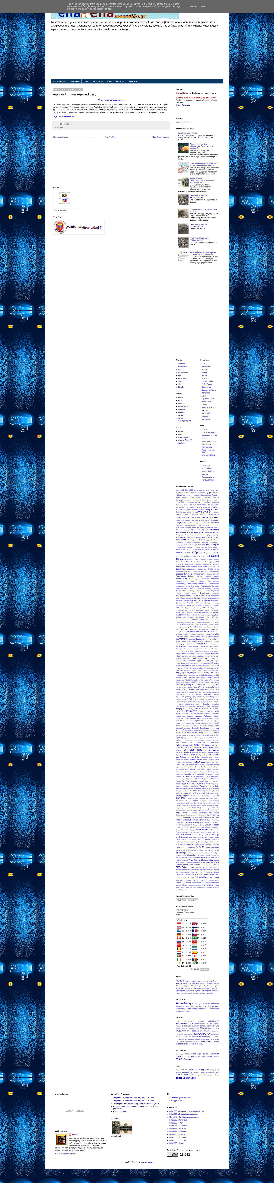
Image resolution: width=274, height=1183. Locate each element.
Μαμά (198, 677)
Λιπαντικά (187, 670)
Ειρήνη (203, 574)
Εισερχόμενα (181, 576)
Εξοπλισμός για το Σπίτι (195, 596)
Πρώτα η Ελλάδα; (120, 1112)
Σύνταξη (178, 735)
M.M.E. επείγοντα (208, 433)
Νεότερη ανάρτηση (60, 137)
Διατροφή (216, 564)
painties (197, 865)
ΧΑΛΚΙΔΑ (215, 796)
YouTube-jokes (181, 890)
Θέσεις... (210, 627)
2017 (182, 490)
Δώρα (195, 569)
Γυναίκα (193, 562)
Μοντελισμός (215, 682)
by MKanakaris (197, 817)
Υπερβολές (200, 769)
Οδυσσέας (190, 692)
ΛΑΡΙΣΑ (216, 668)
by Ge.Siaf (211, 815)
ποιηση (179, 709)
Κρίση (183, 663)
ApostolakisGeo (192, 810)
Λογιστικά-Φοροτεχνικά (211, 670)
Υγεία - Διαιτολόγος (182, 767)
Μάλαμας (192, 677)
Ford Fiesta (200, 832)
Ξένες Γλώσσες (188, 690)
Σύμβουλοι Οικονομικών (185, 733)
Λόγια (194, 670)
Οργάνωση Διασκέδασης (205, 697)
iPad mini (179, 844)
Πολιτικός (205, 709)
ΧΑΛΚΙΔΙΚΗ (181, 798)
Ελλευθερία (200, 588)
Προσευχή (215, 713)
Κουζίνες (216, 661)
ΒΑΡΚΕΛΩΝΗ (200, 545)
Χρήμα (195, 801)
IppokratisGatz (188, 844)
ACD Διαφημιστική (194, 808)
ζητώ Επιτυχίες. (188, 617)
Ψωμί (178, 808)
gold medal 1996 (195, 837)
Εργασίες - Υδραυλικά (195, 610)
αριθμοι (208, 535)
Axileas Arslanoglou (199, 812)
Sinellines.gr (75, 81)
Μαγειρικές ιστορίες (212, 675)
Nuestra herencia (182, 860)
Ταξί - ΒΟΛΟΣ (209, 738)
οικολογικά (206, 413)
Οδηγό (184, 692)
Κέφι (211, 651)
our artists (206, 862)
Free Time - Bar (210, 832)
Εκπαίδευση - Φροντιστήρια (208, 584)
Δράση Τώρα (207, 384)
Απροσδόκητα (199, 535)
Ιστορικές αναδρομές (197, 634)
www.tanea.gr (207, 447)
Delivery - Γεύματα (194, 822)
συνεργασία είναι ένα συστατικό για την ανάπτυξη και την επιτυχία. (203, 253)
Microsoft (204, 853)
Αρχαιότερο (180, 537)
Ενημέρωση (204, 593)
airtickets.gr (205, 808)
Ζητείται (178, 617)
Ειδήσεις (216, 571)
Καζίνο (198, 636)
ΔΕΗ (204, 562)
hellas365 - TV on (176, 1123)
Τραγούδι (205, 757)
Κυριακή (192, 665)
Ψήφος (204, 805)
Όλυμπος (216, 694)
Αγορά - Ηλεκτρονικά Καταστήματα (198, 500)
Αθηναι (204, 375)
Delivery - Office (197, 825)
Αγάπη (208, 490)
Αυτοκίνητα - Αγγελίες (183, 542)
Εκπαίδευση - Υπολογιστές (186, 584)
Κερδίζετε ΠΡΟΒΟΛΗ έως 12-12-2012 (197, 651)
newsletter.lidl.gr (213, 857)
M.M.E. (204, 430)
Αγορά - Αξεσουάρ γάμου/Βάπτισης (198, 495)
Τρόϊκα (178, 759)
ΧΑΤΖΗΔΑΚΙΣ (214, 798)
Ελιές (185, 588)
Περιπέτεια (192, 706)
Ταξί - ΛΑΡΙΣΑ (182, 742)
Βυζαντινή (196, 549)
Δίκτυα (200, 566)
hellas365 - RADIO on (177, 1129)
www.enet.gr (206, 444)
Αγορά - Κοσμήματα (194, 504)
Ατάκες (204, 378)
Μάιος (186, 677)
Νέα (217, 685)
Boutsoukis (182, 367)
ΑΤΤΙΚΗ (216, 537)
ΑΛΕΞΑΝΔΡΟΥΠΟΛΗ (204, 512)
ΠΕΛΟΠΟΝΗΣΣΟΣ (182, 706)
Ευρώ (195, 615)
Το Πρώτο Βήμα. (202, 755)
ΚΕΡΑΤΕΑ (179, 651)
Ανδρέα (191, 523)
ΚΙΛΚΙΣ (216, 651)
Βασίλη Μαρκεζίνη (201, 547)
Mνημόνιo (179, 850)
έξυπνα (204, 405)
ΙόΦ (205, 632)
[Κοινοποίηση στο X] (65, 124)
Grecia (217, 837)
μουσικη (181, 412)
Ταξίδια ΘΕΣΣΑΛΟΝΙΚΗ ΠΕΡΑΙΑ (196, 747)
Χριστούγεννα (207, 803)
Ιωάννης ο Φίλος (212, 634)
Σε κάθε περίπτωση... (195, 721)
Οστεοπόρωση (181, 699)
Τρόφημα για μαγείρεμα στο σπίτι (191, 759)
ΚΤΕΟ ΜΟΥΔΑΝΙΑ (196, 663)
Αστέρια (204, 537)
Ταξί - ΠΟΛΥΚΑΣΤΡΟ (211, 742)
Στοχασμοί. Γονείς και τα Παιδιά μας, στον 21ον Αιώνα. (134, 1098)
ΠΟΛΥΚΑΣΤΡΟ (191, 711)
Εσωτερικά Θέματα (209, 390)
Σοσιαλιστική (210, 723)
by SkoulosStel (186, 820)
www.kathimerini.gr (65, 117)
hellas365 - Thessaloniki (178, 1126)
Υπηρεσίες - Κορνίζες (203, 776)
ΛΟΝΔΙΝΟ (179, 675)
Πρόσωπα (207, 716)
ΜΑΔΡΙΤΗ (179, 677)
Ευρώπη (201, 615)
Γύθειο (188, 562)
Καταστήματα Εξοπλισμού (198, 646)
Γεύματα (197, 552)
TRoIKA (202, 872)
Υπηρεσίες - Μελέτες (193, 779)
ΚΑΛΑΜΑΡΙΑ (181, 639)
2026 (191, 490)
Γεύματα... (190, 559)
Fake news (192, 832)
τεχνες (180, 418)
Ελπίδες (187, 593)
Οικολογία (198, 694)
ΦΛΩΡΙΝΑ (193, 791)
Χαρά (190, 798)
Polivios (192, 867)
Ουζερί (189, 699)
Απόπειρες (208, 532)
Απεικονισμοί (181, 532)
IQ (196, 844)
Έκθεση (199, 576)
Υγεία (109, 81)
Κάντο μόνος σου (183, 641)
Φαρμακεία (193, 788)
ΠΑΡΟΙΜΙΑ (179, 704)
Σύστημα (210, 735)
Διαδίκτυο (198, 564)
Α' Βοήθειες (201, 490)
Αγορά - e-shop (190, 981)
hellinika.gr (193, 842)
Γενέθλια (207, 549)
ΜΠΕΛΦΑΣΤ (201, 685)
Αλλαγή (186, 514)
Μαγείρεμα (120, 81)
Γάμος (201, 549)
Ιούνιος (195, 632)
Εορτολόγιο (206, 387)
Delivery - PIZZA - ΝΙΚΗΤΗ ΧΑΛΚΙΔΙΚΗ (190, 827)
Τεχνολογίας (203, 752)
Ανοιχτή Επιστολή (185, 440)
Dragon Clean (180, 830)
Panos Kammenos (207, 865)
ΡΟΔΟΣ (182, 721)
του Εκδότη (182, 443)
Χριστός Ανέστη (196, 803)
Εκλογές (216, 576)
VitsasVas (202, 877)
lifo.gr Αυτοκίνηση (206, 844)
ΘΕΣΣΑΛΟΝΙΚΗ (182, 629)
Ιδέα (217, 629)
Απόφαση (179, 535)
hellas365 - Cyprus (176, 1143)
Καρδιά (194, 641)
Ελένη (209, 586)
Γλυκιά (178, 562)
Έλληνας (216, 588)
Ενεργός (195, 593)
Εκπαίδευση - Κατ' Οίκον (185, 581)
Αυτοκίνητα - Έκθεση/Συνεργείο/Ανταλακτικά (203, 540)
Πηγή (55, 117)
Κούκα (178, 663)
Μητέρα (216, 680)
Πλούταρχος (215, 706)
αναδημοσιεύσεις (208, 455)
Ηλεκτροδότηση (181, 622)
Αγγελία (178, 492)
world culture (207, 468)
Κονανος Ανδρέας (182, 661)
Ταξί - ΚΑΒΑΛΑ (192, 740)
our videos (215, 862)
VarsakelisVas (196, 875)
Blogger (149, 1162)
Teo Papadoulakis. (182, 872)
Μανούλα (203, 677)
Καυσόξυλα (195, 649)
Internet (216, 842)
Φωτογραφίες (206, 796)
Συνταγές (215, 733)
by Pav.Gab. (207, 817)
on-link (195, 862)
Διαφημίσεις (180, 567)
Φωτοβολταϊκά (214, 793)
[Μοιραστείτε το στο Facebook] (67, 124)
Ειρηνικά (209, 574)
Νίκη (195, 687)
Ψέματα (199, 805)
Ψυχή (217, 805)
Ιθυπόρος (183, 632)
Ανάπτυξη (188, 520)
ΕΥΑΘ (184, 615)
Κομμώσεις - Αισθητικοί (188, 656)
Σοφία (183, 725)
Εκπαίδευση (181, 579)
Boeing (216, 812)
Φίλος (178, 791)
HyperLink (206, 465)
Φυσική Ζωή (206, 402)
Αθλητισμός (187, 509)
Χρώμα (189, 805)
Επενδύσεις (189, 598)
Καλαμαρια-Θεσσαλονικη (196, 639)
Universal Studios (212, 872)
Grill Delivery (204, 839)
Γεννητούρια (214, 549)
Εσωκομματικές (204, 612)
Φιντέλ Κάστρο (185, 791)
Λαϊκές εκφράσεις (197, 668)
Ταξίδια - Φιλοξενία (185, 1056)
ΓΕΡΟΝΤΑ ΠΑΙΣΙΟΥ (183, 553)
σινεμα (180, 415)
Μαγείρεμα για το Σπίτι (196, 675)
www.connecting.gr (209, 441)
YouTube (189, 887)
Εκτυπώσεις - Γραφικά (199, 586)
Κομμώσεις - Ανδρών (203, 656)
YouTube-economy (212, 887)
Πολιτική (197, 709)
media (185, 850)
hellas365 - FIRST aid (177, 1140)
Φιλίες (213, 788)
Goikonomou (183, 373)
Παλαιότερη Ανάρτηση (160, 137)
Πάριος (211, 701)
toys (197, 872)
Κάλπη (216, 639)
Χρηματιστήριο (214, 801)
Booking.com (180, 815)
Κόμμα (178, 656)
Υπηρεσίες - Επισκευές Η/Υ (201, 772)
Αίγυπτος (195, 509)
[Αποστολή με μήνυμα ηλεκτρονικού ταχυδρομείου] (59, 124)
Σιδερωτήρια (190, 723)
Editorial (205, 829)
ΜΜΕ (61, 127)
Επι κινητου (206, 598)
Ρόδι (177, 721)
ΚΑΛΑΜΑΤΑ (210, 639)
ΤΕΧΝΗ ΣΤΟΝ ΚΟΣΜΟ (192, 750)
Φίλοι (217, 788)
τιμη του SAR (185, 755)
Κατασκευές (181, 646)
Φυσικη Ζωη (193, 793)
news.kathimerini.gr (209, 435)
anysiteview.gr (180, 810)
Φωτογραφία (195, 796)
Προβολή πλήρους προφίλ (65, 1154)
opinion (74, 1135)
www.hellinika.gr (208, 471)
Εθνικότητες (197, 571)
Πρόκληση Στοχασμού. (197, 713)
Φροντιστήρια (202, 791)
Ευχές (212, 615)
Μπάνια (194, 685)
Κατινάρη (187, 649)
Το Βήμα (194, 755)
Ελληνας (208, 588)
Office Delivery (194, 860)
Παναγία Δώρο (181, 701)
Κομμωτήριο (215, 658)
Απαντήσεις (214, 530)
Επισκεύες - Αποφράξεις (184, 600)
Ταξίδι (191, 745)
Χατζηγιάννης (204, 798)
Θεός (196, 627)
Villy (180, 381)
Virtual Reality (181, 878)
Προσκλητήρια (180, 716)
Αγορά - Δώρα (189, 986)
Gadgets (202, 835)
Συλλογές (195, 728)
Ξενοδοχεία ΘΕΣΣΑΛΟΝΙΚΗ (206, 690)
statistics (203, 869)
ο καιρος (205, 410)
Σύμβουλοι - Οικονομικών (193, 730)
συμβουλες (214, 728)
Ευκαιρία (190, 615)
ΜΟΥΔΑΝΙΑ (180, 685)
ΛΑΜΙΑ (206, 668)
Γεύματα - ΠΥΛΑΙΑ (203, 556)
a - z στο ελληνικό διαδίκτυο (180, 1098)
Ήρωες (216, 622)
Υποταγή (186, 788)
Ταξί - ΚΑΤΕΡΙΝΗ (202, 740)
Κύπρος (187, 665)
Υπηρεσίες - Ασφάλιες (183, 772)
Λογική (200, 670)
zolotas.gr (189, 890)
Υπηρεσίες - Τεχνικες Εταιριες (198, 784)
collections (179, 822)
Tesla (192, 872)
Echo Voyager (190, 830)
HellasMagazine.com (183, 842)
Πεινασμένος (215, 704)
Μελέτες (188, 680)
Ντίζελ (217, 687)
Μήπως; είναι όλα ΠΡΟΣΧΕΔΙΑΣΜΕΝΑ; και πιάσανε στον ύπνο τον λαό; (202, 180)
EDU (204, 364)
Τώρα (207, 762)
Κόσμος (198, 661)
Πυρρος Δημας (214, 718)
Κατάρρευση (215, 644)
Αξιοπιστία (205, 530)
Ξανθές (178, 690)
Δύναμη (190, 569)
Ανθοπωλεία (180, 527)
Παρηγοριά (204, 701)
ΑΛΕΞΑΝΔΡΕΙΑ (188, 512)
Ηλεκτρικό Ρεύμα (212, 620)
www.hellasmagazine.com (210, 882)
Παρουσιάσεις (189, 704)
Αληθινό (178, 514)
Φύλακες (210, 791)
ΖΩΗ (207, 617)
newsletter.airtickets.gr (200, 857)
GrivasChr (215, 839)
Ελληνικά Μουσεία (196, 591)
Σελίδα (208, 721)
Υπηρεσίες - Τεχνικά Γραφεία (200, 781)
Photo (180, 398)
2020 (186, 490)
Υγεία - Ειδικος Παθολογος (199, 767)
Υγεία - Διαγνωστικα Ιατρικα (190, 764)
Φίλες (208, 788)
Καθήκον (211, 636)
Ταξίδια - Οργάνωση (202, 745)
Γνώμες (86, 81)
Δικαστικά (194, 566)
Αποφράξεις (189, 535)
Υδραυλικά (192, 769)
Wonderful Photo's (183, 880)
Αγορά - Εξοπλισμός (203, 497)
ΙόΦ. (208, 632)
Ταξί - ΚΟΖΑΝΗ (214, 740)
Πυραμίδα (205, 718)
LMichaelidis (191, 848)
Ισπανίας (186, 634)
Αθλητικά (179, 509)
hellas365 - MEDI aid (177, 1137)
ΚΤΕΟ (187, 663)
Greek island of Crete (186, 839)
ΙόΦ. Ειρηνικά (214, 632)
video (180, 400)
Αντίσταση (203, 527)
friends (181, 387)
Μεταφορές (204, 680)
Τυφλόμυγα (189, 762)
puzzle (211, 867)
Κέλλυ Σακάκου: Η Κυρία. (209, 649)
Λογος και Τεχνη (184, 406)
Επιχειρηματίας (181, 605)
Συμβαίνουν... (204, 728)
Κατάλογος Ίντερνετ (184, 644)
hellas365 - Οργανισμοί (178, 1120)
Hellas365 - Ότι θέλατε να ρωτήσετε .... (184, 1117)
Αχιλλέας (187, 545)
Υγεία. (186, 769)
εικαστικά (181, 409)
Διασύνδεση (207, 564)
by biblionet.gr (201, 815)
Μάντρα (209, 677)
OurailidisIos (188, 865)
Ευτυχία (207, 615)
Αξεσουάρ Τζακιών (190, 530)
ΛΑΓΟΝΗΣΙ (187, 668)
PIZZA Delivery (182, 867)
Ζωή (212, 617)
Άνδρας (184, 523)
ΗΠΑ (212, 622)
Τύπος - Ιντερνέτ (208, 759)
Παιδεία (202, 699)
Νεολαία (190, 687)
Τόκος (189, 757)
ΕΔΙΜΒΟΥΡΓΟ (187, 571)
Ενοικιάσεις (215, 593)
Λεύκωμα (179, 670)
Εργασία (199, 605)
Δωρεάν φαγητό (203, 569)
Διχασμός (206, 566)
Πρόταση (216, 716)
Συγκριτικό (187, 728)
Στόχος (210, 725)
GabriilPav (195, 835)
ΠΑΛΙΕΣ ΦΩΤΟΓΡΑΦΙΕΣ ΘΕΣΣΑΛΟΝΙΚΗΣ (199, 196)
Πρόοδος (208, 713)
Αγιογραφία (201, 492)
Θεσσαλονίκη (193, 629)
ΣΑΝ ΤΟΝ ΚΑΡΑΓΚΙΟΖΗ (187, 133)
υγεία (211, 762)
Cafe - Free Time (213, 820)
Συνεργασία (207, 733)
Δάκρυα (199, 562)
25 (195, 490)
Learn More (193, 6)
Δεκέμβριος (210, 562)
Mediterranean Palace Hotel (197, 850)
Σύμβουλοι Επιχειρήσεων (211, 730)
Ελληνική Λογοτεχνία (211, 591)
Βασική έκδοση (181, 547)
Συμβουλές (180, 730)
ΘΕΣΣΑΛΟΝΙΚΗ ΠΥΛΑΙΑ (207, 629)
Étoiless (178, 832)
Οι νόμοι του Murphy (203, 692)
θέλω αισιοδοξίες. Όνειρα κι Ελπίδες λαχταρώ (198, 624)
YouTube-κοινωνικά (199, 887)
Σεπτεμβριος (215, 721)
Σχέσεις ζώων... (189, 738)
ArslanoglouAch (205, 810)
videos (212, 874)
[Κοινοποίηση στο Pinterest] (70, 124)
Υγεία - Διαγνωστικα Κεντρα (209, 764)
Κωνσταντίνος (204, 665)
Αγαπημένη (215, 490)
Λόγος (200, 673)
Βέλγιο (210, 547)
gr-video (204, 837)
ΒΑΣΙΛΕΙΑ (190, 547)
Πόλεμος (185, 709)
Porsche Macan (201, 867)
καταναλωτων (202, 644)
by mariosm (187, 817)
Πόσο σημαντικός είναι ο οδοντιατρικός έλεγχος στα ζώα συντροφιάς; (201, 146)
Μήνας (211, 680)
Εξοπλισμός (180, 596)
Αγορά (204, 373)
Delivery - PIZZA (212, 825)
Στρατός (216, 725)
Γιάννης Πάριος (200, 559)
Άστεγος (198, 537)
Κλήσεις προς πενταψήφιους (186, 653)
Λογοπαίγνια (191, 673)
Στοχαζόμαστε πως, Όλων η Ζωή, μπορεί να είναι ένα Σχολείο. (136, 1104)
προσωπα (198, 716)
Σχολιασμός (199, 738)
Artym (180, 431)
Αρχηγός (187, 537)
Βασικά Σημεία (207, 381)
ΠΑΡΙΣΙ (216, 701)
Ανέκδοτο (179, 525)
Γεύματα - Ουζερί (190, 556)
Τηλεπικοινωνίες (208, 399)
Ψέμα (194, 805)
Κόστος (204, 661)
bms (210, 812)
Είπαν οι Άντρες (192, 574)
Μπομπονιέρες (210, 685)
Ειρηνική (216, 574)
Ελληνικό (179, 593)
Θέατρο (181, 403)
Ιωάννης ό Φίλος (182, 636)
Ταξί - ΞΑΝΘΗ (195, 742)
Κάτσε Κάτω (98, 81)
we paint (214, 877)
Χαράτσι (195, 798)
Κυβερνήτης (180, 665)
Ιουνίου (200, 632)
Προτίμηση (179, 718)
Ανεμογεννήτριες (190, 525)
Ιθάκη (178, 632)
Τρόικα (216, 757)
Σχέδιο (216, 735)
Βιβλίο (178, 549)
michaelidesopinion (194, 853)
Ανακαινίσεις (195, 518)
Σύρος (204, 735)
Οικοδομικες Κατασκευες (184, 694)
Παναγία (216, 699)
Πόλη (191, 709)
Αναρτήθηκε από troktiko (201, 520)
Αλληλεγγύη (194, 514)
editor (180, 434)
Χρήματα (203, 801)
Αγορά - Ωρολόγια (207, 504)
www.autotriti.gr (214, 880)
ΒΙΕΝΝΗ (183, 549)
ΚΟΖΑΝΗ (200, 653)
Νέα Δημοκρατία (181, 687)
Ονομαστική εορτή (189, 697)
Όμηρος (178, 697)
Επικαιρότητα (214, 598)
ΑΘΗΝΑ (210, 507)
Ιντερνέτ (205, 474)
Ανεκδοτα (205, 523)
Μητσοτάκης (180, 682)
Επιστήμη (208, 603)
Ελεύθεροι (179, 588)
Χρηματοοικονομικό (182, 803)
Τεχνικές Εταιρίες (182, 752)
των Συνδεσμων (208, 480)
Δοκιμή (212, 566)
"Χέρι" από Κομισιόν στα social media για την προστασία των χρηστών (204, 164)
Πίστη (208, 706)
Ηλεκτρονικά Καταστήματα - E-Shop (198, 622)
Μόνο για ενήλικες (203, 682)
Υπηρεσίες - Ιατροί (212, 774)
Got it (204, 6)
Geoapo (181, 370)
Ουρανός (196, 699)
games (208, 835)
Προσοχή (190, 716)
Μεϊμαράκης (180, 680)
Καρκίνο (200, 641)
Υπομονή (179, 788)
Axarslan (181, 364)
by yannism (198, 820)
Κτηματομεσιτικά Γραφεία (210, 663)
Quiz (189, 869)
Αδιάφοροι (204, 507)
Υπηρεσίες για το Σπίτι (209, 786)
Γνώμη (183, 562)
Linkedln (183, 848)
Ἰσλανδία (179, 634)
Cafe (205, 820)
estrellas (216, 830)
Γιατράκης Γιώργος (212, 559)
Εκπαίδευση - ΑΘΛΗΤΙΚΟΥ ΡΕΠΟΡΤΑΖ (204, 579)
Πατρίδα (206, 704)
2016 (178, 490)
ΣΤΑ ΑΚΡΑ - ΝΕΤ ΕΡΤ (193, 725)
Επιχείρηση (191, 605)
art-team (215, 810)
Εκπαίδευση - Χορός (183, 586)
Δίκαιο (188, 566)
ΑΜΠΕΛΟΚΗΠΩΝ (213, 514)
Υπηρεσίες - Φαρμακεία (190, 786)
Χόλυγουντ (179, 801)
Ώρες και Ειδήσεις (60, 81)
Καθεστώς (204, 636)
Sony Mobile (195, 869)
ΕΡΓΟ (196, 612)
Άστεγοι (193, 537)
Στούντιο (204, 725)
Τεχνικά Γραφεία (211, 750)
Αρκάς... (216, 535)
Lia (179, 375)
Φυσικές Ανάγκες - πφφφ (202, 1072)
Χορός (188, 801)
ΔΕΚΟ (217, 562)
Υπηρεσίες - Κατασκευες (185, 777)
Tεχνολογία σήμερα (212, 869)
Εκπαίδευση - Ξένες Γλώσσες (207, 581)
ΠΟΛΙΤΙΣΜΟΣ (214, 709)
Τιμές (177, 755)
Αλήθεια (216, 512)
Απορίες (216, 532)
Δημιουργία (179, 564)
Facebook (185, 832)
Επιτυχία (216, 603)
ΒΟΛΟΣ (189, 549)
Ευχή (217, 615)
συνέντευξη (206, 419)
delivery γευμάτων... (212, 827)
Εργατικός (189, 612)
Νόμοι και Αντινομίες (206, 687)
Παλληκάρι (209, 699)
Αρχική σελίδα (110, 137)
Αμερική (202, 514)
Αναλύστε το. (180, 520)
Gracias (210, 837)
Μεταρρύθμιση (196, 680)
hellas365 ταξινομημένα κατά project (183, 1114)
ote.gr (200, 862)
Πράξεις (201, 711)
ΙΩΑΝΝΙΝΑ (192, 636)
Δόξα (217, 566)
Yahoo (217, 885)
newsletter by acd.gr (204, 855)
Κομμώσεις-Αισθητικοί (200, 658)
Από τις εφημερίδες (195, 532)
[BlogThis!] (62, 124)
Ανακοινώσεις (183, 437)
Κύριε (198, 665)
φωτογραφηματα (184, 421)
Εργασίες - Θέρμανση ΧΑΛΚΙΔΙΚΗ (197, 608)
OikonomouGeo (207, 860)
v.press (204, 370)
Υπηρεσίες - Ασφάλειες (212, 769)
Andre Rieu (214, 808)
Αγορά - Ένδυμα (188, 497)
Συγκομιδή (179, 728)
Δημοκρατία (189, 564)
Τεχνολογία (194, 752)
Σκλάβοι (203, 723)
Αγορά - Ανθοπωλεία (191, 983)
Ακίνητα (201, 509)
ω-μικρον (184, 808)
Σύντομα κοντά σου (189, 735)
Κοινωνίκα (206, 393)
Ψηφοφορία (210, 805)
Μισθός (187, 682)
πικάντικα (205, 416)
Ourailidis (182, 378)
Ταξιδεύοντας (182, 745)
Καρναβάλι (208, 641)
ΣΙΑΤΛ (184, 723)
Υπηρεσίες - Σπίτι (182, 781)
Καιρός (216, 636)
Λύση (185, 675)
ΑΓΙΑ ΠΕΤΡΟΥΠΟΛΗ (189, 492)
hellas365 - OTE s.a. (177, 1134)
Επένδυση (197, 598)
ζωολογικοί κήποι (208, 407)
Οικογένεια (215, 692)
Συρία (199, 735)
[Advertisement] (137, 55)
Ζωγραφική (200, 617)
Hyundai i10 (209, 842)
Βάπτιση (193, 545)
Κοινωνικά (207, 653)
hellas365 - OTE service (178, 1132)
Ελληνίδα (186, 591)
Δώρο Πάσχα (214, 569)
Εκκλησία (208, 576)
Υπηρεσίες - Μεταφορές (210, 779)
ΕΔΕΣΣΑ (179, 571)
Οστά (217, 697)
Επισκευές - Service (201, 600)
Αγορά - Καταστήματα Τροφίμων (207, 502)
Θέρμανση (202, 627)
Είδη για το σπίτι (206, 571)
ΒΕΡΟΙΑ (216, 547)
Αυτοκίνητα (181, 540)
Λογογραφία (181, 673)
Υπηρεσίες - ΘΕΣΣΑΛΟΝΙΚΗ (194, 774)
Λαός (211, 668)
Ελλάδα (192, 588)
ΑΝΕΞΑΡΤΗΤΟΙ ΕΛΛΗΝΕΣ (209, 525)
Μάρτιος (216, 677)
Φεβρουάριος (201, 788)
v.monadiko (206, 367)
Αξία (199, 530)
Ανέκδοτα (133, 81)
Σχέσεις (204, 396)
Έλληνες (179, 591)
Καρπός (216, 641)
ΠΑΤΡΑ (198, 704)
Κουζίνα (210, 661)
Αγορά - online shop (188, 507)
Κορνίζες (192, 661)
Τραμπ (211, 757)
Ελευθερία (215, 586)
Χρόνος (184, 805)
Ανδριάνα (198, 523)
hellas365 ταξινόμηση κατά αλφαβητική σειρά (186, 1111)
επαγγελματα (180, 598)
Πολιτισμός (180, 711)
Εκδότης (191, 576)
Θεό (191, 627)
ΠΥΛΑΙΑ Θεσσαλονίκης (192, 718)
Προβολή (187, 713)
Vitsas (180, 384)
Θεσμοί (216, 627)
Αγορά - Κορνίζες (181, 504)
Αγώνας (197, 507)
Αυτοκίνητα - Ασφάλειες (201, 542)
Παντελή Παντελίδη (193, 701)
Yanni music (180, 887)
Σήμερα (178, 723)
